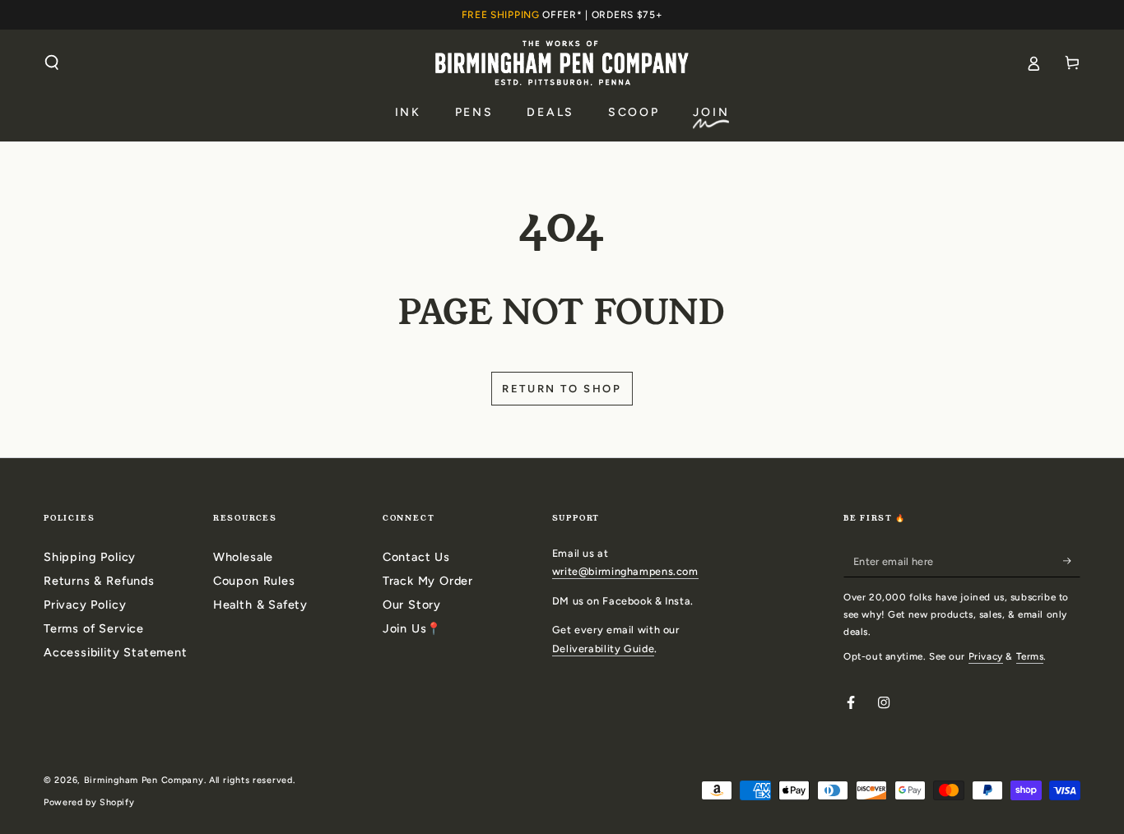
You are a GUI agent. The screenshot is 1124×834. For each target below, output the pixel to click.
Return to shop (561, 388)
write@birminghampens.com (625, 571)
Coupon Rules (254, 580)
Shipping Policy (90, 556)
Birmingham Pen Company (144, 780)
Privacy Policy (85, 604)
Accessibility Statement (116, 652)
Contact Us (416, 556)
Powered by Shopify (89, 802)
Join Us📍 (412, 628)
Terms (1030, 656)
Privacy (985, 656)
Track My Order (428, 580)
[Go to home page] (562, 62)
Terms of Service (94, 628)
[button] (52, 62)
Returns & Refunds (99, 580)
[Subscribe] (1071, 560)
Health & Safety (260, 604)
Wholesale (243, 556)
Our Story (412, 604)
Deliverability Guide (603, 648)
